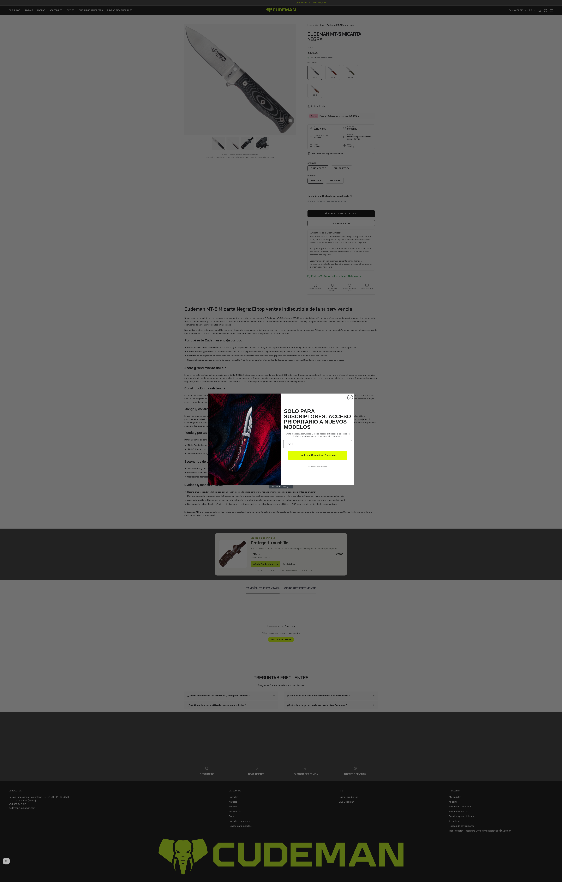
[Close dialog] (350, 397)
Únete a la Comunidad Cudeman (318, 455)
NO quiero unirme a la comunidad (318, 466)
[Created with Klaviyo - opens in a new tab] (281, 486)
